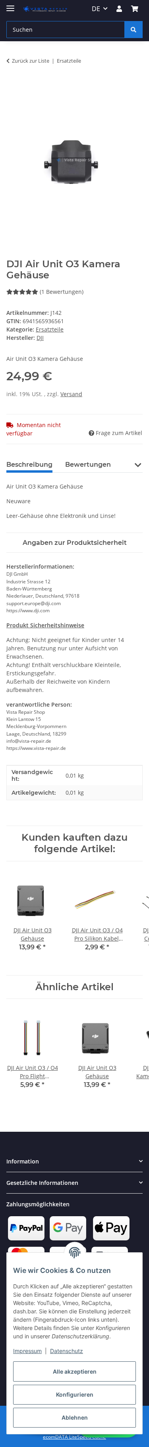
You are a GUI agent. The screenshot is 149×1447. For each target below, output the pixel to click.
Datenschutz (66, 1350)
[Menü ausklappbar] (10, 5)
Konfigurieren (74, 1394)
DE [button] (96, 8)
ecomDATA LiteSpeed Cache (74, 1437)
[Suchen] (133, 29)
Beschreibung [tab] (29, 464)
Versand (71, 394)
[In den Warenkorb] (12, 85)
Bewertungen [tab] (88, 464)
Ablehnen (75, 1417)
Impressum (27, 1350)
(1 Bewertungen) (61, 291)
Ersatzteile (50, 329)
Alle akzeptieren (75, 1371)
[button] (119, 9)
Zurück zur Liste (30, 60)
